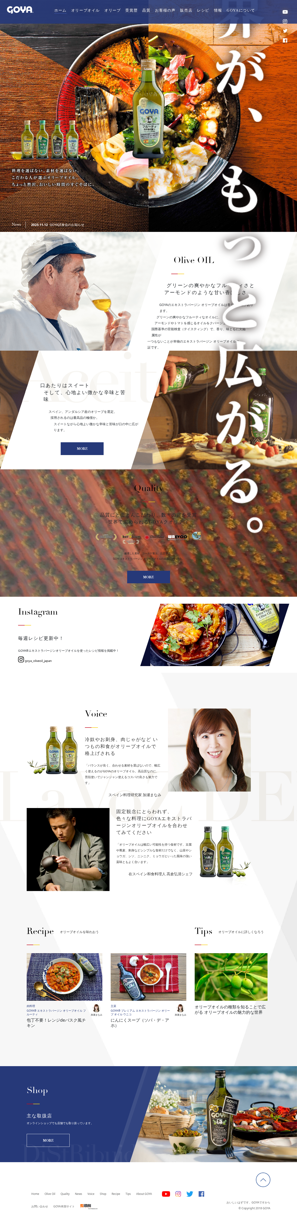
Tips (128, 1194)
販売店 (186, 10)
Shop (103, 1194)
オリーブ (112, 10)
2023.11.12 (39, 224)
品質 (146, 10)
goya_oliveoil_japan (38, 661)
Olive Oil (50, 1194)
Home (35, 1194)
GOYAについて (241, 10)
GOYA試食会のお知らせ (67, 224)
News (78, 1194)
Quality (65, 1194)
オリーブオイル (85, 10)
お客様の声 (165, 10)
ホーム (60, 10)
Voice (90, 1194)
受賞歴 (131, 10)
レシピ (203, 10)
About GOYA (144, 1194)
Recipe (116, 1194)
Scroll (148, 202)
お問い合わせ (39, 1206)
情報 (218, 10)
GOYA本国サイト (64, 1206)
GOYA (20, 10)
